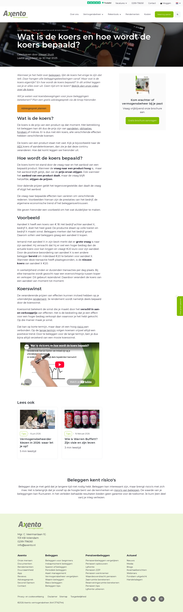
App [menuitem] (20, 573)
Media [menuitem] (130, 563)
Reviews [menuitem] (22, 576)
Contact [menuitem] (22, 586)
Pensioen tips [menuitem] (93, 586)
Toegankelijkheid (78, 596)
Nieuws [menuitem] (131, 560)
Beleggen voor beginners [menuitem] (59, 560)
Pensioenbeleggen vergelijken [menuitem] (102, 560)
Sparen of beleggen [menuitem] (56, 567)
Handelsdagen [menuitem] (135, 579)
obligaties (86, 128)
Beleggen (27, 30)
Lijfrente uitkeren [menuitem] (95, 589)
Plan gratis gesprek (180, 306)
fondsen (22, 132)
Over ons (74, 14)
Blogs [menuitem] (130, 567)
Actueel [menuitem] (132, 555)
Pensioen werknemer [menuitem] (97, 573)
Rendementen (132, 14)
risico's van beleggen (126, 490)
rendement (39, 299)
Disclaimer (52, 596)
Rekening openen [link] (164, 14)
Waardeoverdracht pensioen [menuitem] (101, 576)
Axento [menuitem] (22, 555)
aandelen (73, 128)
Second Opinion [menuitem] (26, 582)
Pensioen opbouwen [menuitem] (97, 563)
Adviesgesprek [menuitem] (25, 579)
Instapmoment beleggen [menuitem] (58, 563)
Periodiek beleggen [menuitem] (55, 570)
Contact (152, 3)
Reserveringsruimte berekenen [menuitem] (102, 582)
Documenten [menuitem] (25, 563)
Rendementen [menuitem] (25, 567)
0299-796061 (137, 3)
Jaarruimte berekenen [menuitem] (98, 579)
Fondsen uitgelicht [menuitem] (137, 576)
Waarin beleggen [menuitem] (54, 579)
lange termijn (47, 330)
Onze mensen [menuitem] (25, 560)
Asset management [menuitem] (55, 573)
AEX (20, 146)
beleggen (54, 75)
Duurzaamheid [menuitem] (25, 570)
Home (19, 30)
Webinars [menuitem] (132, 573)
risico (80, 326)
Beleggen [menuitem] (51, 555)
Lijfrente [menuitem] (90, 567)
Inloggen (166, 3)
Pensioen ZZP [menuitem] (93, 570)
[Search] (177, 14)
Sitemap (63, 596)
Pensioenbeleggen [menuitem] (98, 555)
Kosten (147, 14)
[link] (15, 14)
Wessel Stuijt (46, 54)
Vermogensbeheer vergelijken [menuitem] (61, 576)
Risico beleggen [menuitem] (53, 582)
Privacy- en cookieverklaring (31, 596)
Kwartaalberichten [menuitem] (137, 570)
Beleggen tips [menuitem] (52, 586)
